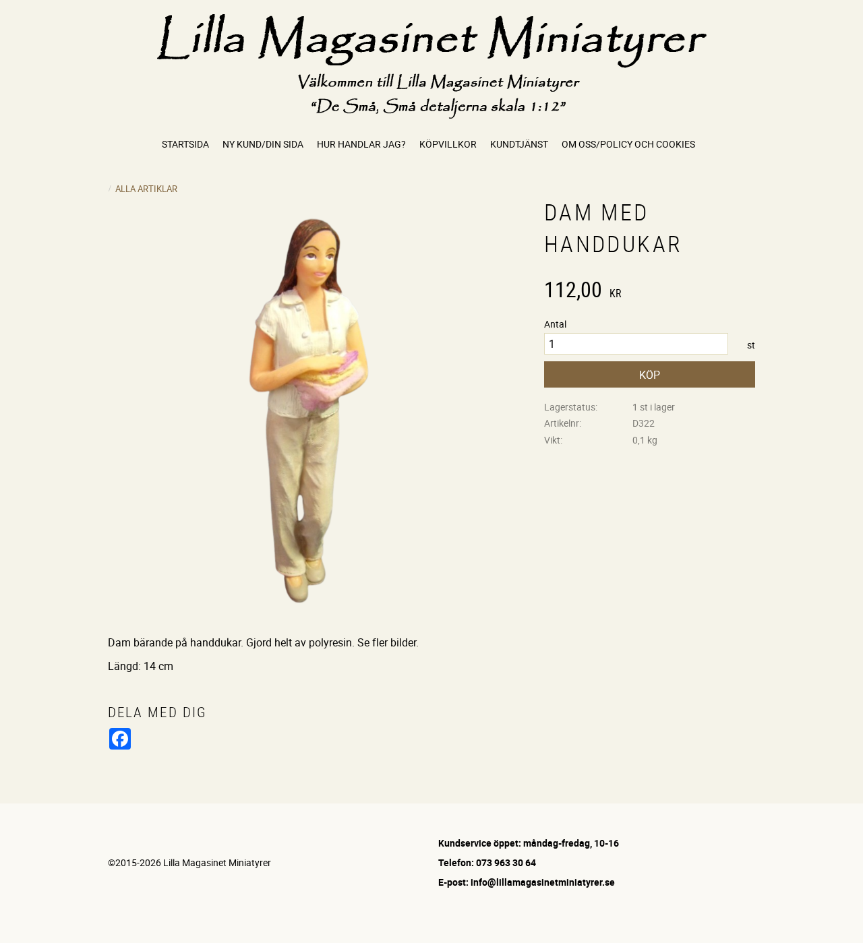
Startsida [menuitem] (185, 144)
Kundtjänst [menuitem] (519, 144)
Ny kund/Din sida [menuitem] (262, 144)
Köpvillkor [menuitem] (448, 144)
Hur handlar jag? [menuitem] (361, 144)
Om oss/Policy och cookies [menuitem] (628, 144)
